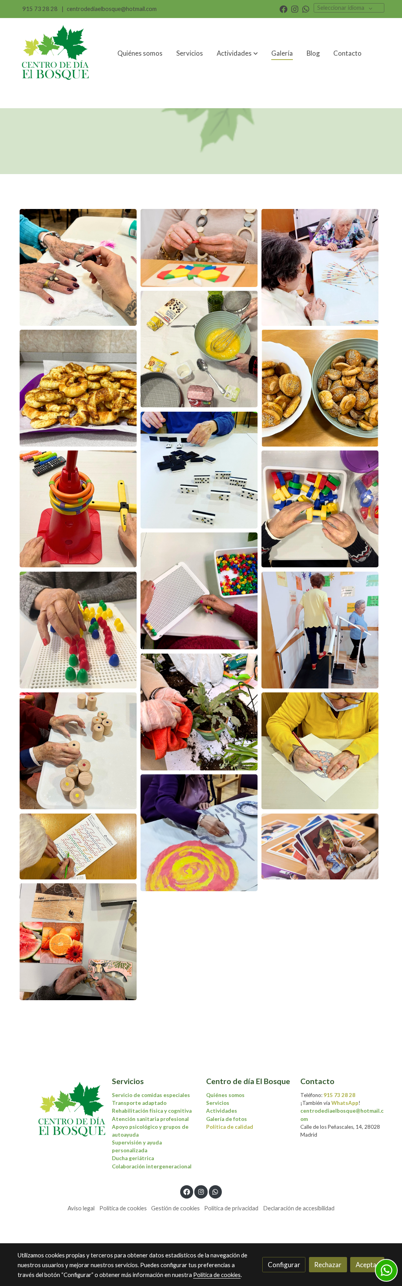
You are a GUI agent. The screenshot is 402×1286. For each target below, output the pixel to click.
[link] (56, 53)
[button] (237, 53)
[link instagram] (294, 9)
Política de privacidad (231, 1208)
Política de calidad (229, 1127)
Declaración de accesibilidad (298, 1208)
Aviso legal (81, 1208)
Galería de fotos (226, 1119)
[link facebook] (283, 9)
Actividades (221, 1111)
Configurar (284, 1265)
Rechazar (328, 1265)
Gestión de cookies (175, 1208)
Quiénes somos (225, 1095)
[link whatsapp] (305, 9)
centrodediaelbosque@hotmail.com (112, 8)
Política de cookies (123, 1208)
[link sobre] (59, 1110)
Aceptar (367, 1265)
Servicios (217, 1103)
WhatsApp (344, 1103)
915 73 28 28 (40, 8)
